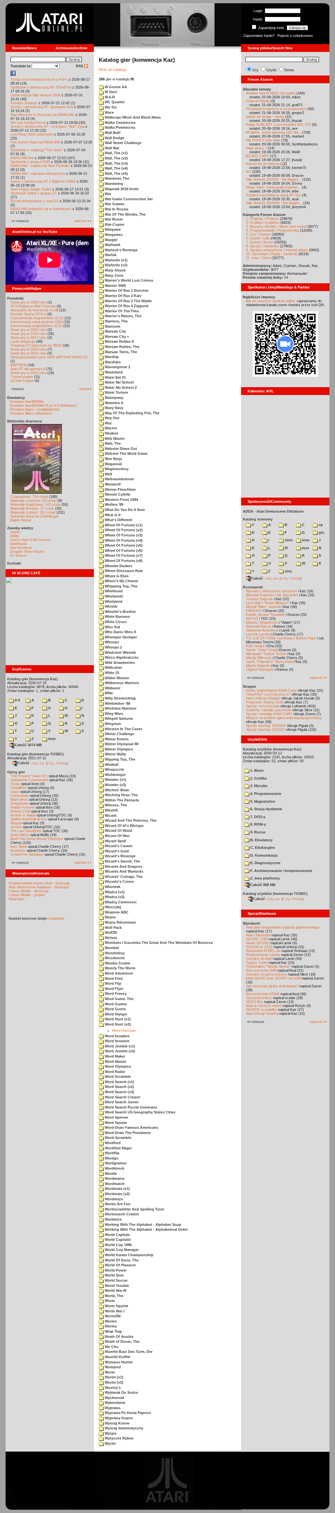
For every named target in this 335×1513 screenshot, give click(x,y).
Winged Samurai (118, 718)
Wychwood (114, 1398)
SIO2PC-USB (257, 939)
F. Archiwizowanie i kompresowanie (280, 871)
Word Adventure (118, 973)
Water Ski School (119, 382)
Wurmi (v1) (113, 1377)
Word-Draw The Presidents (127, 1133)
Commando (19, 796)
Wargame (112, 229)
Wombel (111, 948)
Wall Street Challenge (122, 143)
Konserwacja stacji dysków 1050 (36, 322)
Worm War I (114, 1311)
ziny (288, 571)
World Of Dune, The (121, 1260)
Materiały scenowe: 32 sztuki (33, 500)
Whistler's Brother (120, 612)
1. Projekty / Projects (262, 219)
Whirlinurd (113, 591)
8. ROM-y (257, 824)
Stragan (249, 686)
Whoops (111, 642)
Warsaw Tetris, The (120, 352)
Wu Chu (111, 1347)
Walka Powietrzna (119, 127)
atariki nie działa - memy (265, 117)
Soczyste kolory (259, 998)
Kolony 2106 (20, 811)
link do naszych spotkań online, (271, 301)
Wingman (112, 724)
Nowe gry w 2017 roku (28, 337)
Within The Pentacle (121, 800)
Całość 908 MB (262, 885)
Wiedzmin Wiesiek (120, 652)
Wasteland (113, 372)
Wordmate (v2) (117, 1194)
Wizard (110, 815)
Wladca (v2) (114, 897)
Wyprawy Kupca (118, 1418)
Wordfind (112, 1143)
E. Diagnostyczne (264, 863)
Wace (109, 112)
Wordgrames (115, 1163)
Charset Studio (258, 101)
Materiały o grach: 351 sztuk (33, 512)
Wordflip (111, 1153)
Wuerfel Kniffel (117, 1357)
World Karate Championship (128, 1255)
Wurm (109, 1372)
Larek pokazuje (22, 341)
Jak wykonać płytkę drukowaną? (272, 986)
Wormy (110, 1326)
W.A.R (109, 97)
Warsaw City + (116, 336)
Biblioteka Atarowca (24, 421)
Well (108, 474)
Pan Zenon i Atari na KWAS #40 (35, 142)
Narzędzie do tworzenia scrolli (34, 310)
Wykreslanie (114, 1403)
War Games (114, 204)
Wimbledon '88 (117, 703)
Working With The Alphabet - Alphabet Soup (142, 1224)
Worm (109, 1301)
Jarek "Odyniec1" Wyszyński (269, 662)
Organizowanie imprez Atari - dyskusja (39, 883)
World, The (113, 1296)
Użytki (271, 70)
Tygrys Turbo (257, 962)
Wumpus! (112, 1367)
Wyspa (16, 823)
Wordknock (114, 1168)
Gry (255, 70)
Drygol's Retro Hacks (27, 551)
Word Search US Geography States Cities (139, 1112)
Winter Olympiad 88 (121, 744)
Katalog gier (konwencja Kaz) (32, 679)
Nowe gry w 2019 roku (28, 334)
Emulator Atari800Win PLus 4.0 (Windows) (43, 405)
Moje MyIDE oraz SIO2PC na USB (273, 978)
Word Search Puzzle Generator (130, 1107)
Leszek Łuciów (258, 634)
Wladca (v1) (114, 892)
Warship (111, 357)
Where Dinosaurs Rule (123, 571)
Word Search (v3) (119, 1092)
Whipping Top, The (120, 586)
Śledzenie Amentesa (262, 630)
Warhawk (112, 245)
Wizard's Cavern (118, 846)
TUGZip (61, 763)
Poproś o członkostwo (295, 36)
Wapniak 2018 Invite (121, 189)
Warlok (110, 255)
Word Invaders (117, 1036)
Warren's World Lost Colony (128, 280)
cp (320, 525)
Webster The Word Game (126, 453)
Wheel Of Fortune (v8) (123, 561)
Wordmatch (114, 1184)
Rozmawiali (253, 587)
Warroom (112, 326)
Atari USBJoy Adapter (263, 698)
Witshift (111, 810)
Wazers (110, 428)
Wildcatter (113, 667)
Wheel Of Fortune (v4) (123, 540)
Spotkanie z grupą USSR (30, 162)
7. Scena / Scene (259, 242)
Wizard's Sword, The (122, 861)
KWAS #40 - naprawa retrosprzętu (37, 173)
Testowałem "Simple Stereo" (268, 966)
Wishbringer (115, 775)
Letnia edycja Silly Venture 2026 (35, 95)
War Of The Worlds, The (125, 214)
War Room (113, 219)
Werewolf (112, 484)
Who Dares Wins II (120, 632)
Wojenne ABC (116, 912)
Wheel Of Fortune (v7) (123, 555)
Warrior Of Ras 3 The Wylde (128, 301)
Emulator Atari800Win (27, 401)
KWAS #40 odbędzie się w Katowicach (40, 209)
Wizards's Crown (119, 881)
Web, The (112, 443)
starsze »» (82, 221)
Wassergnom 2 (117, 367)
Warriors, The (116, 321)
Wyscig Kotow (117, 1423)
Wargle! (111, 240)
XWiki (14, 536)
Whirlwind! (113, 596)
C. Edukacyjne (262, 847)
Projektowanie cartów (263, 955)
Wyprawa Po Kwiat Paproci (127, 1413)
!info (288, 540)
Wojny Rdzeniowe (120, 922)
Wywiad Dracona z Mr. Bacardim (272, 595)
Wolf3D (110, 932)
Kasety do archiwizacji (263, 164)
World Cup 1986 (118, 1245)
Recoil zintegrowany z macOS (34, 201)
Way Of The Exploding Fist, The (131, 413)
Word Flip (112, 983)
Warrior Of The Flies (121, 311)
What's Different (118, 520)
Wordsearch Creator (121, 1214)
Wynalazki (251, 923)
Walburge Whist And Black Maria (132, 117)
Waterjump (113, 398)
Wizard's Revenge (119, 856)
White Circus (115, 622)
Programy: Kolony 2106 (264, 702)
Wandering (113, 184)
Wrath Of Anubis (118, 1337)
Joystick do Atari (259, 959)
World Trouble (116, 1286)
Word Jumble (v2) (119, 1051)
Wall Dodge (114, 138)
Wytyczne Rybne (118, 1438)
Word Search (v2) (119, 1087)
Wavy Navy (113, 408)
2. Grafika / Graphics (262, 222)
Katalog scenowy (258, 519)
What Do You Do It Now (124, 510)
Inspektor (18, 850)
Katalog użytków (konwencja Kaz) (272, 749)
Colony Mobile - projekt (27, 895)
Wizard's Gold (116, 851)
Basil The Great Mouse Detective (36, 839)
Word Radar (114, 1072)
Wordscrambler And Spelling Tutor (134, 1209)
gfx (321, 532)
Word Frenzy (115, 993)
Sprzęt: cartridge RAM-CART (269, 714)
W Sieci (110, 92)
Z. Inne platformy (264, 878)
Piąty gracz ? (256, 148)
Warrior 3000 (115, 286)
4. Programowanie (265, 794)
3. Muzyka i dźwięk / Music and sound (276, 226)
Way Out (111, 418)
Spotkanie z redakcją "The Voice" (36, 150)
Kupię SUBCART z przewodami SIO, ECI (278, 124)
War (107, 194)
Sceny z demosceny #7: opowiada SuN (41, 107)
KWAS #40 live (22, 158)
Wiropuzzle (114, 769)
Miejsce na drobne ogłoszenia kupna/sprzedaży (284, 718)
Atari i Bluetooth (258, 935)
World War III (115, 1290)
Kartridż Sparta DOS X (28, 314)
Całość (23, 763)
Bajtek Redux (20, 520)
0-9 (17, 700)
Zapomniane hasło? (258, 36)
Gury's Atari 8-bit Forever (30, 540)
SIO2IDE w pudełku (261, 1009)
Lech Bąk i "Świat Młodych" (267, 603)
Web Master (114, 438)
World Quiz (114, 1275)
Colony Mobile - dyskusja (28, 891)
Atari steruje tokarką (262, 1013)
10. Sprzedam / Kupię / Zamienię (271, 254)
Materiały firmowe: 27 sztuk (32, 508)
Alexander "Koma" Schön (266, 654)
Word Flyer (113, 989)
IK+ (248, 171)
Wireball (111, 764)
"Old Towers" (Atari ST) (29, 776)
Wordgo (111, 1158)
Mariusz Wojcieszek (262, 622)
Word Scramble (117, 1076)
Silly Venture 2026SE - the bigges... (273, 179)
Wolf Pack (113, 927)
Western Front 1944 (121, 500)
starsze (85, 389)
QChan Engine (22, 381)
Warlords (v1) (116, 260)
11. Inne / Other (258, 258)
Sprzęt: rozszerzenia (262, 706)
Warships (112, 362)
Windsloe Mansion (120, 708)
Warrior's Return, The (122, 316)
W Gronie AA (115, 87)
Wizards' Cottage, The (123, 877)
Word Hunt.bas (124, 1030)
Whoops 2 (113, 647)
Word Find (113, 978)
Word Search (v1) (119, 1082)
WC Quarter (114, 102)
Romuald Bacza (258, 626)
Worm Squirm (116, 1306)
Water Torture (116, 392)
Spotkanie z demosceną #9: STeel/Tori (40, 87)
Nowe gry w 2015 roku (28, 353)
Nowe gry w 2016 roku (28, 349)
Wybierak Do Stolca (121, 1392)
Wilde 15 (111, 673)
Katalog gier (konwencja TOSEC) (35, 754)
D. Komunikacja (263, 855)
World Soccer (116, 1280)
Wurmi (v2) (113, 1382)
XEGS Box (254, 1002)
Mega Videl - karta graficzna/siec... (273, 187)
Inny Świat (18, 846)
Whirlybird (113, 601)
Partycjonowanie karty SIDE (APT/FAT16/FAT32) (49, 357)
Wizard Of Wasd (118, 830)
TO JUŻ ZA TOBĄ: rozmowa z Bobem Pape (281, 638)
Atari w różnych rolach (264, 1006)
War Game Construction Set (128, 199)
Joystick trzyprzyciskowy (266, 974)
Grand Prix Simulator (27, 854)
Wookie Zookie (117, 963)
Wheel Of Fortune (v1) (123, 525)
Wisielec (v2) (115, 785)
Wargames (113, 235)
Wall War (111, 148)
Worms (110, 1321)
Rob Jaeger (255, 646)
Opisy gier (16, 772)
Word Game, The (118, 999)
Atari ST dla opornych (27, 369)
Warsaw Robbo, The (121, 347)
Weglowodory (116, 469)
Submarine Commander (29, 780)
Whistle (110, 606)
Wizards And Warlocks (123, 871)
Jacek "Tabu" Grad (261, 650)
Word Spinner (116, 1117)
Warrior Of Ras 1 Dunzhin (126, 290)
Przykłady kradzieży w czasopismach (276, 109)
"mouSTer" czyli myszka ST (268, 694)
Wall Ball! (112, 133)
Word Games (115, 1004)
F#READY (254, 611)
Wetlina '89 (113, 504)
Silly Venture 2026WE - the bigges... (274, 203)
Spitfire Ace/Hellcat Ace (28, 819)
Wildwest (112, 688)
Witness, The (115, 805)
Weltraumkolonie (119, 479)
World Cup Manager (121, 1250)
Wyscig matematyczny (123, 1428)
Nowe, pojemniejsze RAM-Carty (271, 690)
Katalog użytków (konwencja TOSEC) (275, 894)
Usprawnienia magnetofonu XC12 (36, 318)
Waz (108, 423)
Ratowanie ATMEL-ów (263, 951)
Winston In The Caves (123, 729)
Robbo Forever (22, 807)
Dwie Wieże (19, 835)
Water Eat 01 (115, 377)
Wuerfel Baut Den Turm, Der (128, 1352)
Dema (289, 70)
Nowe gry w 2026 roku (28, 302)
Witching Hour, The (121, 795)
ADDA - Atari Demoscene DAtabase (273, 511)
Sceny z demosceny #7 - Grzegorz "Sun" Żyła (47, 126)
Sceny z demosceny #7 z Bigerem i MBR (43, 181)
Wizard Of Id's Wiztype (124, 826)
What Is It (112, 515)
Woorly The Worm (119, 968)
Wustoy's (112, 1388)
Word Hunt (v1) (117, 1019)
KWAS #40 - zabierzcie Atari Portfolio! (40, 166)
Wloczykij (112, 907)
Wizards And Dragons (123, 866)
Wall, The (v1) (116, 153)
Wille (108, 693)
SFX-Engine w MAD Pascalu (33, 306)
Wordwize (113, 1219)
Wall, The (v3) (116, 163)
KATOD (252, 618)
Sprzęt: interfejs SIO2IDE (266, 726)
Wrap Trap (113, 1331)
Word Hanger (115, 1014)
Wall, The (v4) (116, 168)
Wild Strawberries (119, 663)
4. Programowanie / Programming (272, 230)
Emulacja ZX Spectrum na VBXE (36, 345)
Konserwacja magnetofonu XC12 (36, 326)
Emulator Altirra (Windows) (31, 413)
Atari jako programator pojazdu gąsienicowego (282, 927)
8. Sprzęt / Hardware (262, 246)
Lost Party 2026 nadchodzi (31, 134)
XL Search (18, 555)
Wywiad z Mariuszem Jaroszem (271, 591)
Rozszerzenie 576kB (262, 994)
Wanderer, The (116, 178)
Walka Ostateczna (119, 122)
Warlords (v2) (116, 265)
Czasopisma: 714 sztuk (29, 497)
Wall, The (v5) (116, 173)
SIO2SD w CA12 (259, 947)
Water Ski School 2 (120, 387)
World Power (115, 1270)
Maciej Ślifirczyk (259, 658)
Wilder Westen (116, 678)
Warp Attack (115, 270)
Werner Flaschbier (120, 489)
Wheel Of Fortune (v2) (123, 530)
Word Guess (115, 1009)
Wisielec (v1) (115, 779)
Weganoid (113, 464)
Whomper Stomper (120, 637)
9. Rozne (257, 832)
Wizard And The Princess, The (130, 820)
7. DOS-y (257, 817)
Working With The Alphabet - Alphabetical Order (146, 1229)
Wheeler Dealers (118, 566)
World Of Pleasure (120, 1265)
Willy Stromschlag (120, 698)
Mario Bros (19, 799)
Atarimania (18, 544)
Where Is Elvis (116, 576)
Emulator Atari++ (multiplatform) (35, 409)
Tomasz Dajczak (259, 599)
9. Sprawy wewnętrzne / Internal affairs (277, 250)
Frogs (15, 784)
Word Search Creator (122, 1097)
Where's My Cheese (121, 581)
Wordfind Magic (118, 1148)
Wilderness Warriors (121, 683)
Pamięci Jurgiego (24, 103)
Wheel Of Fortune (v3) (123, 535)
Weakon (111, 433)
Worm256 (112, 1316)
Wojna (109, 917)
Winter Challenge (119, 734)
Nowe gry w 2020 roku (28, 330)
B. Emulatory (261, 840)
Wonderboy (114, 953)
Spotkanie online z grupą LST (33, 193)
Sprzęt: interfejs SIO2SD (265, 730)
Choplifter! (18, 788)
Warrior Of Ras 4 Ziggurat (126, 306)
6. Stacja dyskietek (265, 809)
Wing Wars (113, 713)
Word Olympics (117, 1066)
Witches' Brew (116, 790)
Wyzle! (110, 1443)
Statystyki (16, 899)
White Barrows (117, 616)
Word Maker (114, 1056)
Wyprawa (112, 1408)
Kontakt (14, 563)
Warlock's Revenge (120, 250)
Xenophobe (19, 803)
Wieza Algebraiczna (121, 657)
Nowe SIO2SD (257, 943)
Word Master (115, 1061)
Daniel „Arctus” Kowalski (265, 615)
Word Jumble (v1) (119, 1046)
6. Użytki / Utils (258, 238)
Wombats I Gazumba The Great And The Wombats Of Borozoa (158, 943)
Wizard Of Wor (117, 836)
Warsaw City (115, 331)
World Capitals (117, 1235)
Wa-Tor (110, 107)
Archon (16, 827)
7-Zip (50, 763)
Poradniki (15, 298)
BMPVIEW (18, 365)
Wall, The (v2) (116, 158)
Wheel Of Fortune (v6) (123, 550)
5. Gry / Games (258, 234)
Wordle (110, 1174)
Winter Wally (115, 754)
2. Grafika (258, 778)
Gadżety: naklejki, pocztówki (268, 710)
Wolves (110, 938)
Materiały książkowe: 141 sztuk (35, 504)
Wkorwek (112, 887)
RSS (80, 66)
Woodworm (114, 958)
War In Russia (116, 209)
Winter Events (116, 739)
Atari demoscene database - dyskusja (39, 887)
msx (305, 548)
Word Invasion (117, 1041)
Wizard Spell (115, 841)
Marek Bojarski (258, 665)
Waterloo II (113, 403)
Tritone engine (21, 377)
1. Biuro (256, 770)
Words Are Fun (117, 1204)
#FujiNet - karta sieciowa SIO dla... (273, 132)
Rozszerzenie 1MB (261, 970)
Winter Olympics (118, 749)
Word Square (115, 1123)
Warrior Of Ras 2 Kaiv (122, 296)
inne (51, 739)
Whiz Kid (112, 627)
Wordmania (114, 1178)
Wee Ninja (113, 459)
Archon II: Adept (23, 815)
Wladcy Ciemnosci (120, 902)
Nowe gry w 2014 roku (28, 373)
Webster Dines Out (120, 449)
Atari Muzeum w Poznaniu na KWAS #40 (42, 115)
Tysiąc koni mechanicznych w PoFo (39, 79)
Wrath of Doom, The (121, 1341)
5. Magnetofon (262, 801)
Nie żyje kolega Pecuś (28, 122)
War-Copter (114, 224)
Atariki (15, 532)
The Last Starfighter (26, 831)
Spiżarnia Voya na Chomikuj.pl (34, 516)
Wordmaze (113, 1199)
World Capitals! (117, 1240)
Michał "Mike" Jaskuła (263, 607)
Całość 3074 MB (28, 745)
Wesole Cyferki (117, 494)
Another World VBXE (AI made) (270, 93)
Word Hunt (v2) (117, 1024)
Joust (14, 792)
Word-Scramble (117, 1138)
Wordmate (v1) (117, 1189)
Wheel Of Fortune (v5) (123, 545)
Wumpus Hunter (118, 1362)
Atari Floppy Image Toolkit (31, 189)
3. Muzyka (258, 786)
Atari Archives (21, 548)
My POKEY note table (263, 140)
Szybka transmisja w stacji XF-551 (273, 195)
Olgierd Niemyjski (260, 669)
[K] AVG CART (257, 156)
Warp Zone (113, 275)
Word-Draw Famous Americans (131, 1127)
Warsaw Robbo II (119, 341)
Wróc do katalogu (113, 70)
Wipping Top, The (119, 759)
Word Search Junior (121, 1102)
